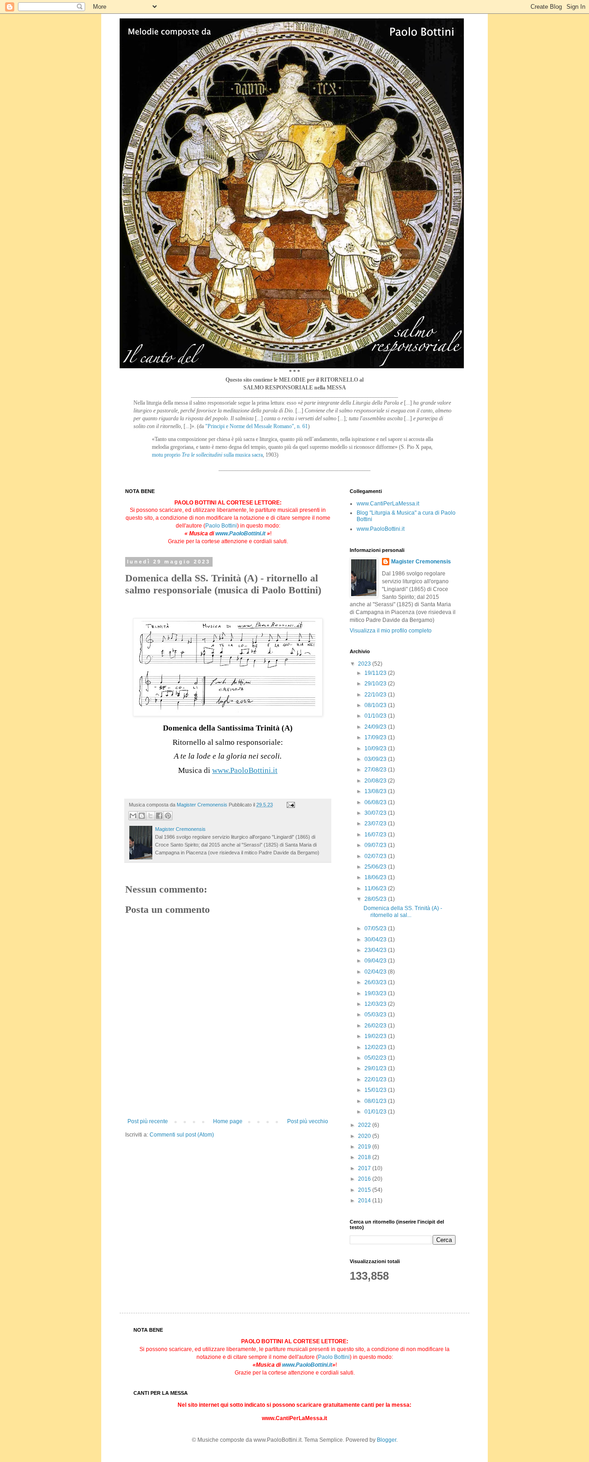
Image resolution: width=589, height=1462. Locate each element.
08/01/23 (376, 1101)
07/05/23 (376, 928)
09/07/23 (376, 845)
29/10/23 (376, 683)
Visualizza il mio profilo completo (391, 630)
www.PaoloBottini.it (240, 533)
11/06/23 (376, 888)
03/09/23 (376, 759)
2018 (365, 1157)
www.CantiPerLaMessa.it (388, 503)
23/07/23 (376, 823)
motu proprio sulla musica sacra (207, 455)
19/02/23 (376, 1036)
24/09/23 (376, 727)
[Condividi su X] (150, 815)
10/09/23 (376, 748)
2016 (365, 1179)
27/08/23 (376, 769)
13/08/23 (376, 791)
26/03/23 (376, 982)
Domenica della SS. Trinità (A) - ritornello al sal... (403, 911)
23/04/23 (376, 950)
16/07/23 (376, 834)
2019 (365, 1146)
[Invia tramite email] (133, 815)
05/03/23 (376, 1014)
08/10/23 (376, 705)
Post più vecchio (307, 1121)
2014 (365, 1200)
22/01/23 (376, 1079)
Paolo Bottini (221, 525)
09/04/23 (376, 960)
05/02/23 (376, 1058)
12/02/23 (376, 1047)
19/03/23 (376, 993)
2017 (365, 1168)
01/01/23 (376, 1111)
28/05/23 (376, 899)
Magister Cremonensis (421, 561)
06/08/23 (376, 802)
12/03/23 (376, 1004)
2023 (365, 664)
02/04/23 (376, 972)
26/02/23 (376, 1025)
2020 (365, 1136)
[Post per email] (289, 804)
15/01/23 (376, 1090)
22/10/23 (376, 694)
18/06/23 (376, 877)
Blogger (386, 1440)
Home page (228, 1121)
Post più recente (147, 1121)
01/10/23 (376, 716)
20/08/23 (376, 780)
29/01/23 (376, 1068)
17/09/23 (376, 737)
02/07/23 (376, 856)
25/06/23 (376, 867)
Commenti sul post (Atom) (182, 1134)
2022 (365, 1125)
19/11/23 (376, 673)
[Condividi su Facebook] (159, 815)
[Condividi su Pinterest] (168, 815)
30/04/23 (376, 939)
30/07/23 (376, 813)
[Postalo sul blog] (141, 815)
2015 (365, 1190)
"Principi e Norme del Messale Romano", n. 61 (256, 426)
